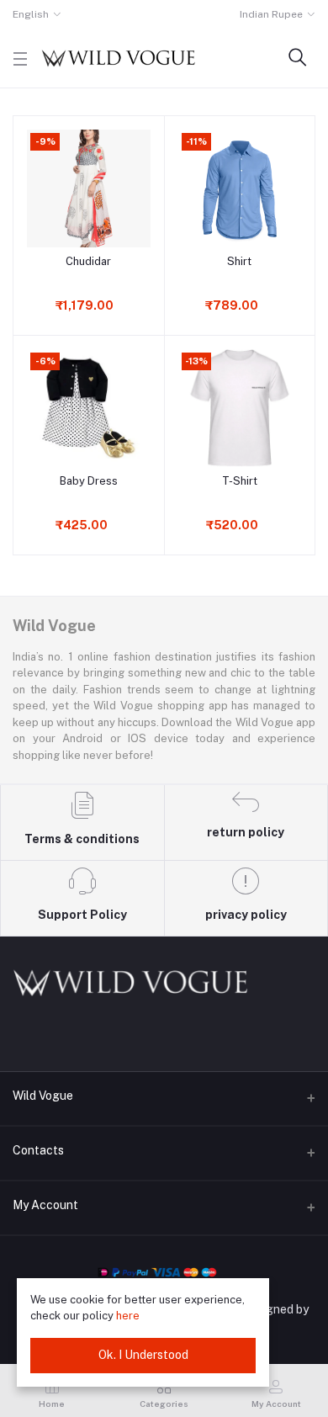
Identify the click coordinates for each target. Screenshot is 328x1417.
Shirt (239, 261)
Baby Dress (89, 481)
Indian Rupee (271, 14)
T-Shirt (239, 481)
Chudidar (88, 261)
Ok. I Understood (143, 1354)
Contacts (38, 1150)
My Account (45, 1205)
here (128, 1315)
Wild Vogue (43, 1095)
